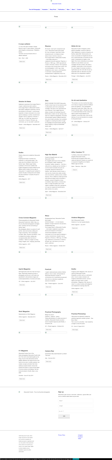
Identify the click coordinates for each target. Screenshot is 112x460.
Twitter (79, 438)
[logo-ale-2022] (56, 3)
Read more (76, 459)
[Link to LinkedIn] (92, 3)
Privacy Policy (61, 435)
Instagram (80, 435)
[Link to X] (89, 3)
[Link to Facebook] (87, 3)
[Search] (83, 9)
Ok (73, 459)
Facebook (80, 437)
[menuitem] (34, 9)
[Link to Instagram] (84, 3)
